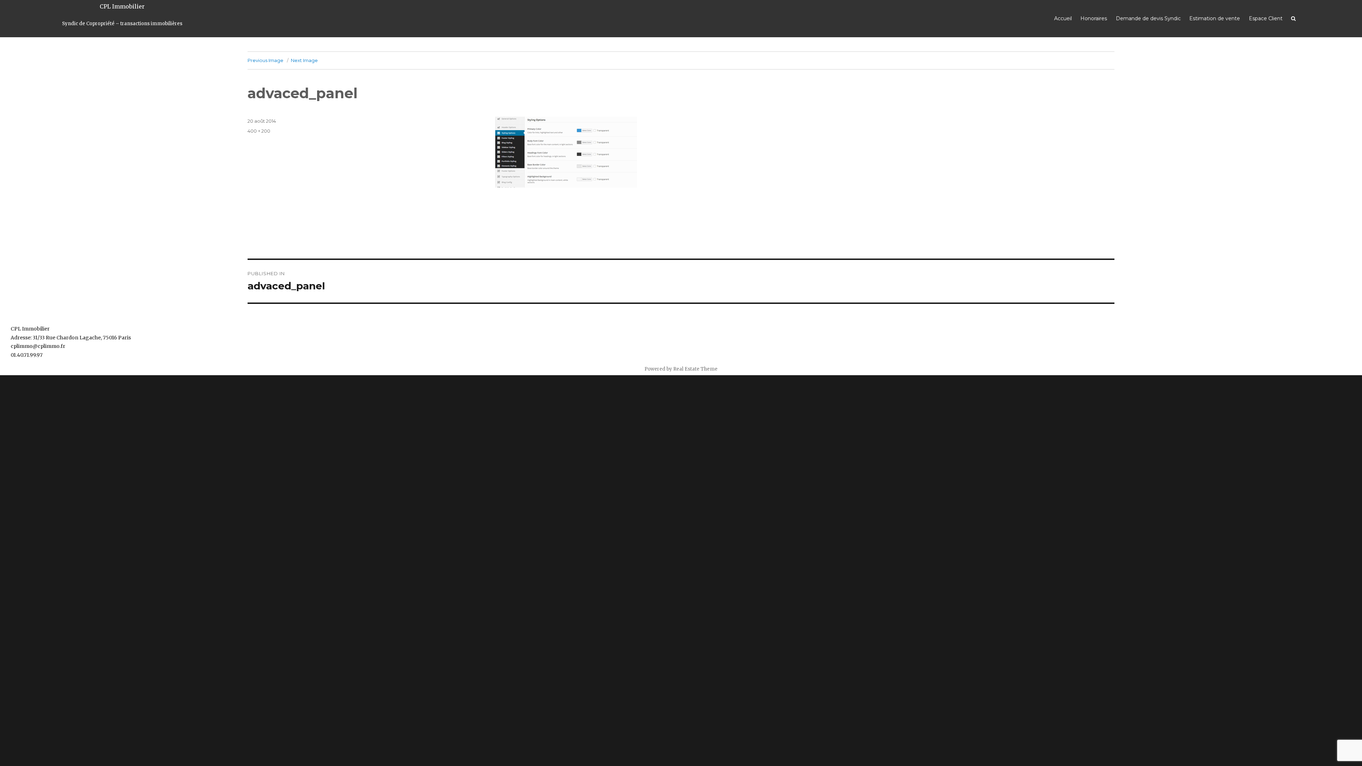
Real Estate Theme (695, 369)
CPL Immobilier (122, 6)
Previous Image (265, 60)
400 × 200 (259, 131)
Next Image (304, 60)
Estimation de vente (1214, 18)
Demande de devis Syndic (1148, 18)
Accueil (1063, 18)
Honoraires (1093, 18)
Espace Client (1266, 18)
